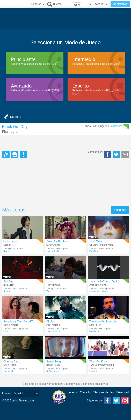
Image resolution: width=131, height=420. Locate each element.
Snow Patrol (10, 364)
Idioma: (6, 393)
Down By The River (57, 241)
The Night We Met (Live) (103, 321)
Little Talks (96, 241)
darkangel (8, 371)
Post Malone (53, 324)
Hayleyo (7, 251)
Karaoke (15, 116)
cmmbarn (116, 126)
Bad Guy (8, 281)
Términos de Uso (103, 392)
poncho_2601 (52, 251)
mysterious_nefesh (98, 291)
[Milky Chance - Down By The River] (65, 227)
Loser (49, 281)
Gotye (6, 324)
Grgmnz (7, 291)
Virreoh (49, 291)
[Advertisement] (65, 18)
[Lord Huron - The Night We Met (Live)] (108, 307)
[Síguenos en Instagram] (125, 400)
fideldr (6, 331)
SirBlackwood (52, 371)
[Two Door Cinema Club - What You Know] (108, 347)
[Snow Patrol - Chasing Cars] (22, 347)
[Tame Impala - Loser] (65, 267)
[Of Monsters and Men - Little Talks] (108, 227)
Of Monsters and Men (101, 244)
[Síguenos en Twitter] (116, 400)
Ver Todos (120, 209)
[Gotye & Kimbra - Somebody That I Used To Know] (22, 307)
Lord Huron (95, 324)
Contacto (85, 392)
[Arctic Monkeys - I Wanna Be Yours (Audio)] (108, 267)
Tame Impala (53, 284)
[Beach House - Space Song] (65, 347)
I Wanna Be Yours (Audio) (104, 281)
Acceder (99, 4)
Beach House (53, 364)
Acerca (73, 392)
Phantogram (11, 132)
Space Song (53, 361)
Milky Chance (53, 244)
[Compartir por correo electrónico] (125, 154)
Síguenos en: (94, 400)
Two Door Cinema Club (101, 364)
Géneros (36, 4)
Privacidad (122, 392)
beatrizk (93, 371)
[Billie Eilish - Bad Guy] (22, 267)
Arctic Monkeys (97, 284)
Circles (50, 321)
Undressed (10, 241)
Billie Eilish (8, 284)
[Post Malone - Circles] (65, 307)
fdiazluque (94, 331)
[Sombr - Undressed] (22, 227)
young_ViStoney (53, 331)
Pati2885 (93, 251)
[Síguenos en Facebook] (107, 400)
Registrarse (120, 4)
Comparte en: (95, 152)
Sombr (7, 244)
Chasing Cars (11, 361)
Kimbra (14, 324)
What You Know (98, 361)
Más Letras (13, 210)
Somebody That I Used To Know (22, 321)
